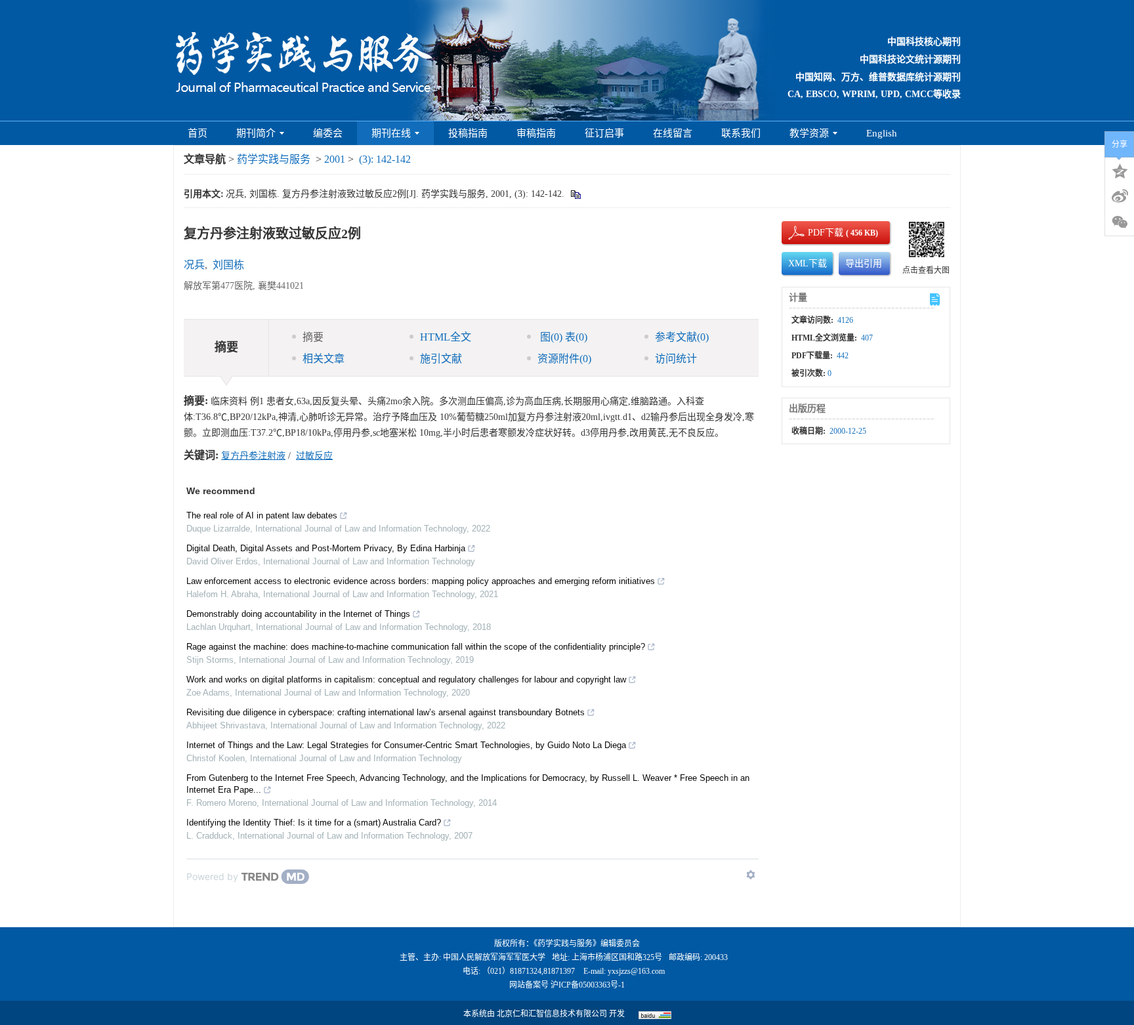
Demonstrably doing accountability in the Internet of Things (298, 614)
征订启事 (604, 133)
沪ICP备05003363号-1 (588, 985)
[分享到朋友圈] (1119, 222)
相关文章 (324, 358)
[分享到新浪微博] (1119, 196)
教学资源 (809, 133)
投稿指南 (468, 133)
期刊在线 (391, 133)
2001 (334, 159)
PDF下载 (814, 233)
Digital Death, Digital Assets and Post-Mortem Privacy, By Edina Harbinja (325, 548)
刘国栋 (228, 264)
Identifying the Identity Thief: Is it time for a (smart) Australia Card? (313, 822)
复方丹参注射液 (253, 456)
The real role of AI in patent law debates (261, 515)
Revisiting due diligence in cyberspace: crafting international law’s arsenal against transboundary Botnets (385, 712)
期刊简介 (256, 133)
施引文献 (441, 358)
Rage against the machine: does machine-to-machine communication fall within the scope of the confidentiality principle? (415, 647)
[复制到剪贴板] (575, 194)
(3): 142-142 (385, 159)
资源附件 (564, 358)
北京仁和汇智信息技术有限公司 (552, 1013)
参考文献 (682, 337)
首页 (197, 133)
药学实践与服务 (273, 159)
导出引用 (863, 263)
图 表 (562, 337)
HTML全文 (445, 337)
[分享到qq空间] (1119, 169)
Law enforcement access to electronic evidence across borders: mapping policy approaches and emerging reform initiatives (420, 581)
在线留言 (672, 133)
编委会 (328, 133)
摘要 (313, 337)
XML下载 (807, 263)
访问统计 (676, 358)
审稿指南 (536, 133)
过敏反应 (314, 456)
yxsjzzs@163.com (636, 971)
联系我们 (741, 133)
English (881, 133)
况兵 (194, 264)
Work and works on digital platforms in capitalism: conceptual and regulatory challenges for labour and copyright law (406, 679)
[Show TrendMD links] (751, 874)
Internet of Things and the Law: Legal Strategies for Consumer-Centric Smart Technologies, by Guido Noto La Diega (406, 745)
